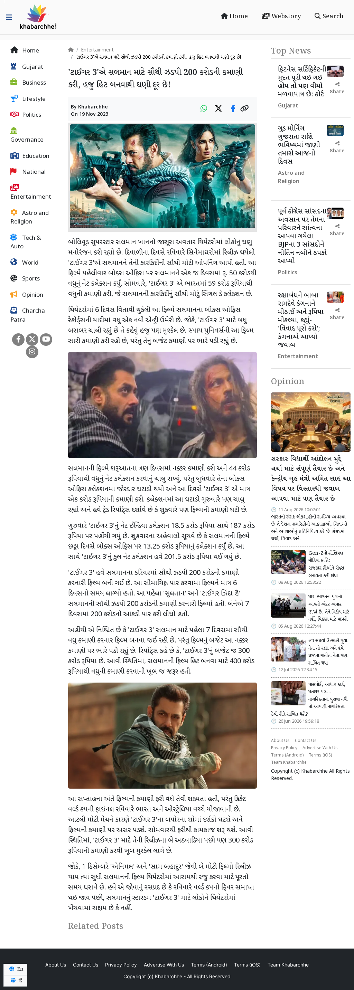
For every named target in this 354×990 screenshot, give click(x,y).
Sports (30, 279)
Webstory (285, 16)
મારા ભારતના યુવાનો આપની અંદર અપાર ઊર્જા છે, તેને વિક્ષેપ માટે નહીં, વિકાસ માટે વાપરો (328, 608)
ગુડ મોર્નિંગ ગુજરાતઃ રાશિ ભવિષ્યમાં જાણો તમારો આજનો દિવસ (299, 145)
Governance (27, 140)
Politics (31, 115)
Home (238, 16)
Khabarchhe (93, 107)
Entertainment (30, 197)
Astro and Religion (29, 218)
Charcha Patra (27, 315)
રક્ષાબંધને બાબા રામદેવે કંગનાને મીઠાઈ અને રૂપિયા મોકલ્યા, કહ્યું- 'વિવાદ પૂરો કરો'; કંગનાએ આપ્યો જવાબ (301, 320)
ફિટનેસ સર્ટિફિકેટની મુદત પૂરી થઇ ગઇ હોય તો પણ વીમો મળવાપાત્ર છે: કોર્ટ (302, 82)
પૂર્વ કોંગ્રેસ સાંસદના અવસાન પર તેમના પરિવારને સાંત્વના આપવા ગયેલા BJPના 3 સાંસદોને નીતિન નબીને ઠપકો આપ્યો (302, 236)
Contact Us (306, 741)
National (33, 172)
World (29, 263)
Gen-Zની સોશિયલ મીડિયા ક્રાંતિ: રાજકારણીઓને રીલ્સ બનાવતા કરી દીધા (326, 564)
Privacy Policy (284, 748)
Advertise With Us (320, 748)
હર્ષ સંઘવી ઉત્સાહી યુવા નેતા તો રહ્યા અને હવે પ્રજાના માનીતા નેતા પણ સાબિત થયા (327, 652)
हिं (19, 980)
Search (332, 16)
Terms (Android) (287, 755)
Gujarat (32, 67)
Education (35, 156)
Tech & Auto (25, 243)
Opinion (32, 295)
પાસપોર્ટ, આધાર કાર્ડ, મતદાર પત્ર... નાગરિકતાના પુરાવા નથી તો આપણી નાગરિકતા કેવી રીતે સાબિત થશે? (309, 699)
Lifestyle (33, 99)
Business (33, 83)
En (20, 969)
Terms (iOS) (320, 755)
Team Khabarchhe (289, 762)
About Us (280, 741)
